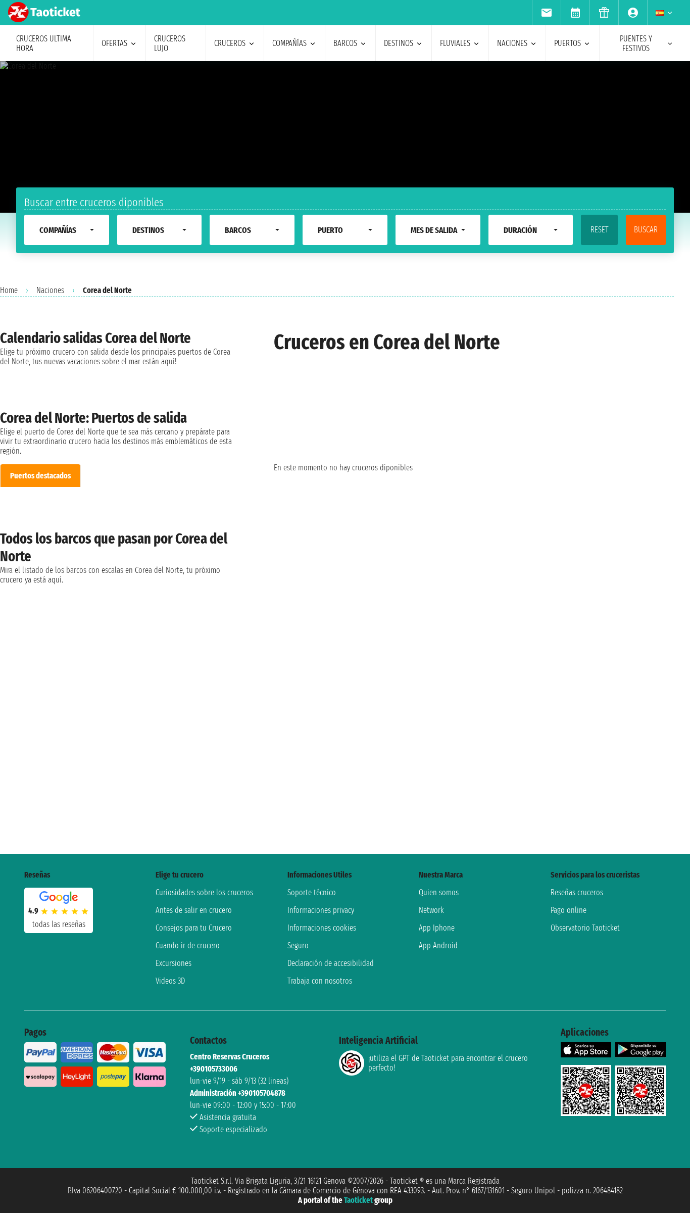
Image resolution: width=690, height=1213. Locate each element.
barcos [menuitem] (345, 43)
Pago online (568, 910)
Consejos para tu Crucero (194, 928)
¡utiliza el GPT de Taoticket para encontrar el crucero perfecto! (448, 1063)
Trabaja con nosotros (319, 981)
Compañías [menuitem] (289, 43)
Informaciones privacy (320, 910)
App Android (438, 945)
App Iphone (437, 928)
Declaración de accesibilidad (330, 963)
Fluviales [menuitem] (455, 43)
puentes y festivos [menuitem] (636, 43)
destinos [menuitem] (398, 43)
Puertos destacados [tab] (40, 475)
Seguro (298, 945)
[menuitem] (546, 12)
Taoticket (358, 1200)
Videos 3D (170, 981)
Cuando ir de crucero (188, 945)
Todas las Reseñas (58, 924)
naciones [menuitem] (512, 43)
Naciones (50, 290)
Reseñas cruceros (577, 892)
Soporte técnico (311, 892)
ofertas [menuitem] (114, 43)
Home (9, 290)
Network (431, 910)
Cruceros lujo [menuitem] (169, 43)
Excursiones (173, 963)
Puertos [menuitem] (567, 43)
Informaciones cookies (321, 928)
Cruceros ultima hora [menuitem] (43, 43)
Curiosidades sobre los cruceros (204, 892)
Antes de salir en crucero (194, 910)
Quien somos (439, 892)
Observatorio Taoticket (585, 928)
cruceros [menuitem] (229, 43)
